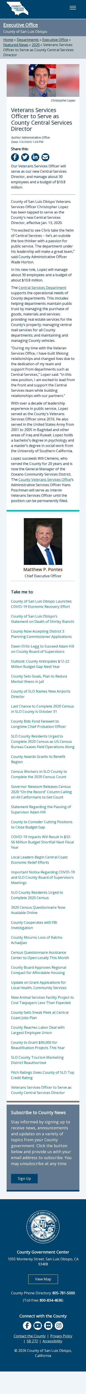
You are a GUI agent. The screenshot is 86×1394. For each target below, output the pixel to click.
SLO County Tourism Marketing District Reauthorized (37, 1060)
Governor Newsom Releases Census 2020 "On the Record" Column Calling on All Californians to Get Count (41, 792)
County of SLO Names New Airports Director (40, 694)
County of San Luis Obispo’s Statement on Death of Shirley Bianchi (42, 619)
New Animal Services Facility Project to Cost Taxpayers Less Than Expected (42, 1000)
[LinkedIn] (35, 157)
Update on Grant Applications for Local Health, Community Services (39, 985)
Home (8, 39)
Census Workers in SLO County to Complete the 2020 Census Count (39, 774)
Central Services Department (42, 287)
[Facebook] (15, 157)
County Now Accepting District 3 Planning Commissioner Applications (41, 634)
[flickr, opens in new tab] (48, 1325)
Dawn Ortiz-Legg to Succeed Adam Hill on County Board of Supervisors (42, 649)
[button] (72, 7)
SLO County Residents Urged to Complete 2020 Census (37, 895)
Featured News (15, 44)
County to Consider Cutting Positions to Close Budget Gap (42, 824)
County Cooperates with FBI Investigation (34, 925)
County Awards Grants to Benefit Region (38, 759)
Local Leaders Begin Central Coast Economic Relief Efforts (39, 860)
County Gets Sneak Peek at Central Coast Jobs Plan (40, 1015)
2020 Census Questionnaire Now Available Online (38, 910)
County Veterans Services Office (45, 479)
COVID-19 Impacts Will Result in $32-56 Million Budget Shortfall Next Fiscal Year (42, 842)
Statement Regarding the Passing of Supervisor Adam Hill (41, 809)
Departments (28, 39)
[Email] (46, 157)
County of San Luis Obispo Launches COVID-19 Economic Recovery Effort (41, 604)
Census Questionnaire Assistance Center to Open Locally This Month (40, 955)
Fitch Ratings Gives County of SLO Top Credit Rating (42, 1075)
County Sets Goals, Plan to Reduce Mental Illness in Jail (39, 679)
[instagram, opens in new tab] (58, 1325)
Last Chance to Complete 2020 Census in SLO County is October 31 (42, 709)
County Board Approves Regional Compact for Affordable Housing (38, 970)
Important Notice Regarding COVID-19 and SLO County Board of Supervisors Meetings (43, 877)
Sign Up (24, 1178)
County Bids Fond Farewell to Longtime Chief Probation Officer (38, 724)
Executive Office (20, 25)
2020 (36, 44)
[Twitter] (25, 157)
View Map (46, 1279)
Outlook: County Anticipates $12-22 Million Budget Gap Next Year (40, 664)
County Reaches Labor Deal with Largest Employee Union (38, 1030)
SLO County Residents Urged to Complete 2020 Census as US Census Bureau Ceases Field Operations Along (43, 741)
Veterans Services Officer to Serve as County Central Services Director (38, 49)
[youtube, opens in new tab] (38, 1325)
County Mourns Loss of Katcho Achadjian (36, 940)
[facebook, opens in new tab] (27, 1325)
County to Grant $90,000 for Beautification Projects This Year (38, 1045)
